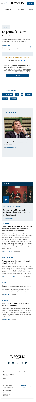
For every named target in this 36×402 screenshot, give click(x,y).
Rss (4, 377)
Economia (6, 27)
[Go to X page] (17, 362)
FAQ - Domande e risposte (8, 374)
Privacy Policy (7, 384)
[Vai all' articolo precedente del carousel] (14, 151)
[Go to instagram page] (22, 362)
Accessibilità (7, 389)
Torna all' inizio (24, 385)
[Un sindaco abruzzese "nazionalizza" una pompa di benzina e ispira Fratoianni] (17, 127)
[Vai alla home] (17, 3)
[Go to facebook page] (9, 362)
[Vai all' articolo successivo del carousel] (20, 151)
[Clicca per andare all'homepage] (17, 356)
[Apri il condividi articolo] (31, 47)
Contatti (5, 371)
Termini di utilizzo (8, 387)
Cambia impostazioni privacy (7, 393)
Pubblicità (22, 371)
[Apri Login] (6, 3)
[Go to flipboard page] (26, 362)
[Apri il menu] (2, 3)
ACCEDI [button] (24, 60)
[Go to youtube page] (13, 362)
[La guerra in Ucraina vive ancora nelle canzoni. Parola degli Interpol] (17, 193)
